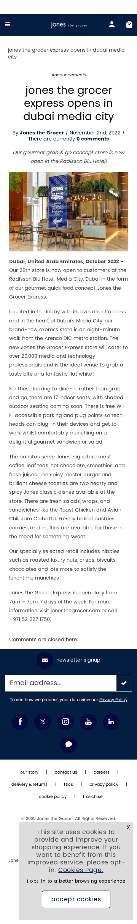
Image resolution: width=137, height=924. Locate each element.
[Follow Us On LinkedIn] (111, 722)
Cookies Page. (81, 870)
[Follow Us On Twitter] (42, 722)
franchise (93, 796)
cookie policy (53, 796)
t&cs (68, 784)
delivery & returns (29, 784)
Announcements (68, 75)
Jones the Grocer (42, 133)
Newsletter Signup (78, 660)
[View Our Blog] (68, 744)
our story (29, 772)
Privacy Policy (113, 700)
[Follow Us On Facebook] (19, 722)
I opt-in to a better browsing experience (76, 881)
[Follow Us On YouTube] (88, 722)
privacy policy (103, 784)
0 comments (92, 139)
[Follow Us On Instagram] (65, 722)
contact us (66, 772)
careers (102, 772)
